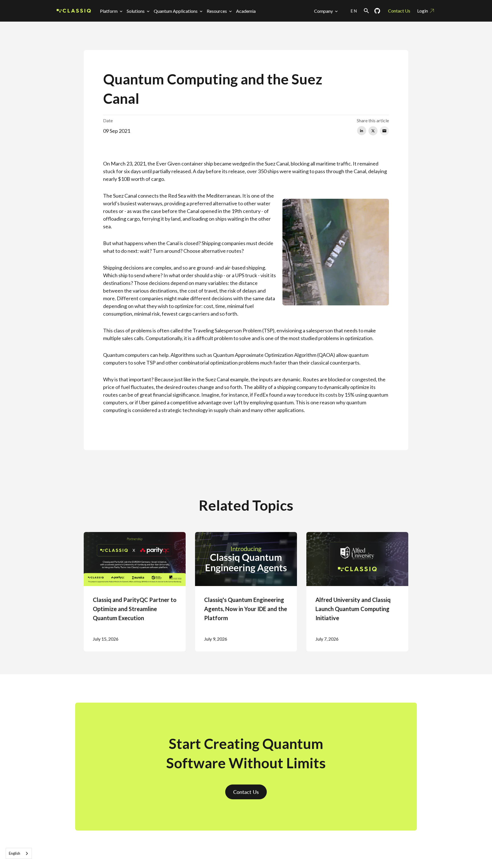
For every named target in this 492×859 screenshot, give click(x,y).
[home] (74, 11)
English (14, 853)
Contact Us (399, 10)
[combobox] (19, 853)
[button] (112, 10)
